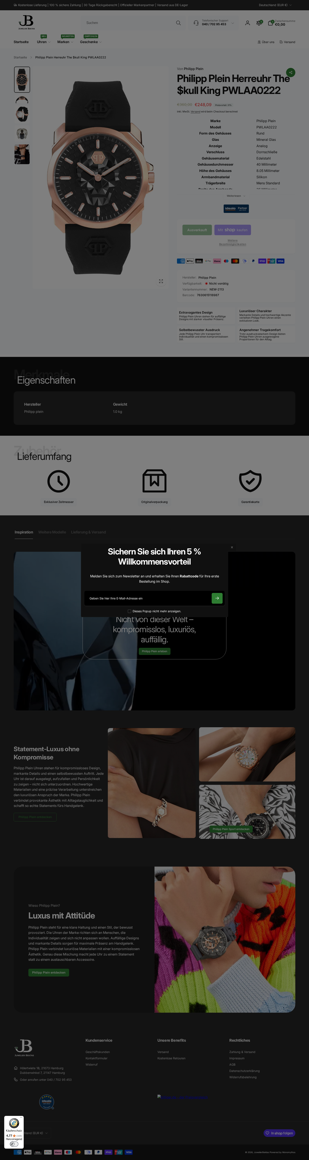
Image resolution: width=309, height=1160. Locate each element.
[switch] (14, 1144)
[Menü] (21, 1118)
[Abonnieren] (217, 598)
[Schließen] (232, 547)
